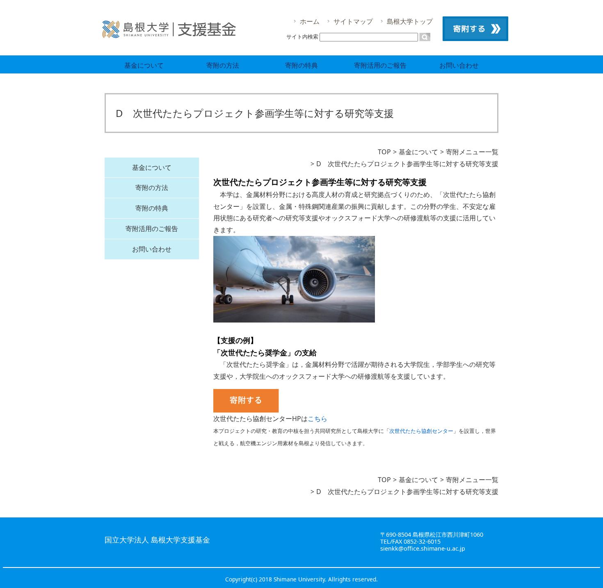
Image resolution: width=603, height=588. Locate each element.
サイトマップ (353, 21)
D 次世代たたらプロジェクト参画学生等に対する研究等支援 (407, 163)
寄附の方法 (222, 65)
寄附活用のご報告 (380, 65)
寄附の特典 (301, 65)
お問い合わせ (459, 65)
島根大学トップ (410, 21)
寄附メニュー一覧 (472, 151)
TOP (384, 151)
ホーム (310, 21)
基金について (144, 65)
